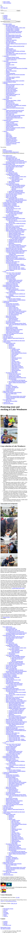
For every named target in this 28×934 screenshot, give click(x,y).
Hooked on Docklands (11, 276)
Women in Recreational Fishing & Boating (12, 392)
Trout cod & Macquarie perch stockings (14, 333)
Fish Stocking (9, 38)
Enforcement (6, 99)
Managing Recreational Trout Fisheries (14, 329)
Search (2, 10)
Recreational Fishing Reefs (12, 372)
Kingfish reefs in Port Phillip (15, 374)
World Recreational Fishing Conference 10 (15, 258)
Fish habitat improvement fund (12, 211)
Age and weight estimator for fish (13, 116)
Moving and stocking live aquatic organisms (15, 127)
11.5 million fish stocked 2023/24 (13, 320)
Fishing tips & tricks (10, 390)
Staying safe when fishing (11, 195)
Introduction (11, 344)
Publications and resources (11, 140)
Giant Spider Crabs (10, 114)
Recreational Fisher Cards (11, 158)
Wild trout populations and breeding (16, 234)
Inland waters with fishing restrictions (17, 192)
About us (5, 131)
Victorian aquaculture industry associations (15, 80)
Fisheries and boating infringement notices (15, 107)
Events (7, 33)
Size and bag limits (10, 171)
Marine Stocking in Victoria (12, 328)
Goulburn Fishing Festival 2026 (15, 280)
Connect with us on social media (13, 142)
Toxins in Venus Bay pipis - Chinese (16, 267)
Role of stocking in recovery (15, 244)
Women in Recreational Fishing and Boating (15, 51)
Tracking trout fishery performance (16, 239)
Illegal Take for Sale (10, 102)
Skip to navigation (7, 2)
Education (5, 83)
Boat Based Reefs (12, 378)
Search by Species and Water (15, 309)
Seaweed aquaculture (10, 73)
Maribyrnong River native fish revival (14, 248)
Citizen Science (9, 119)
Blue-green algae (15, 350)
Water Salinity (14, 371)
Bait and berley (12, 182)
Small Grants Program (10, 287)
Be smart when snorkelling (11, 90)
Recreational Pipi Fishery (11, 262)
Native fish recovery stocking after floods (15, 225)
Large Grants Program (11, 292)
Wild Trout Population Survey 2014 (16, 232)
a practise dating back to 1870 (18, 588)
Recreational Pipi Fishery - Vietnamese (17, 265)
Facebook (5, 15)
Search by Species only (14, 308)
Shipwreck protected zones (17, 190)
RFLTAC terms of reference (15, 298)
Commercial (5, 56)
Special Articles (12, 348)
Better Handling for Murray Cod (13, 94)
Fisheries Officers (10, 101)
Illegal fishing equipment (14, 181)
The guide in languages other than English (15, 165)
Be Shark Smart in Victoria (12, 88)
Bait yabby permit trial (11, 42)
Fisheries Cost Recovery (11, 59)
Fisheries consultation (10, 128)
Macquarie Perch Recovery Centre (13, 208)
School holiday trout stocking (12, 303)
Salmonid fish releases (13, 318)
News (7, 132)
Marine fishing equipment (14, 175)
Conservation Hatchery (11, 95)
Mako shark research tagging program (14, 111)
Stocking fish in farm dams (11, 327)
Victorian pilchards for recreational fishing (15, 255)
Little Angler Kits (9, 209)
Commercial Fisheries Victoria (12, 57)
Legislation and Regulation (12, 123)
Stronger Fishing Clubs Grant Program (14, 212)
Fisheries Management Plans (12, 125)
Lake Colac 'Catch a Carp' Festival (13, 272)
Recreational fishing (7, 24)
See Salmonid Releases (14, 314)
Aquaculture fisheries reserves (17, 186)
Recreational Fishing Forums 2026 (13, 35)
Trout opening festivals (11, 279)
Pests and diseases (10, 130)
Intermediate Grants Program (12, 288)
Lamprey (13, 360)
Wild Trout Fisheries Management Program (15, 230)
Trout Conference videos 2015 (17, 238)
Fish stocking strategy (10, 322)
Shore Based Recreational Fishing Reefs (17, 377)
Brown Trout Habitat (15, 351)
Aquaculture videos (10, 78)
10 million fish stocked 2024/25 (13, 304)
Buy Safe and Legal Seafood (12, 104)
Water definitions (9, 169)
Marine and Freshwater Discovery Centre (15, 84)
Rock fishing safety (10, 52)
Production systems (10, 64)
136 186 (17, 897)
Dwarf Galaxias (14, 354)
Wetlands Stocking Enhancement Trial (14, 117)
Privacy (5, 911)
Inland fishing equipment (14, 177)
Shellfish (8, 72)
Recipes (7, 96)
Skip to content (6, 1)
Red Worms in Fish (15, 364)
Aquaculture (6, 61)
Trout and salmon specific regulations (14, 193)
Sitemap (5, 914)
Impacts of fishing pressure (14, 235)
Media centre (9, 135)
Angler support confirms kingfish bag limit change (14, 340)
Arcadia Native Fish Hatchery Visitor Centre (15, 27)
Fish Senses (13, 355)
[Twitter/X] (7, 19)
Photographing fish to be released (16, 198)
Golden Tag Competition (11, 40)
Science (5, 109)
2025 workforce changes (11, 137)
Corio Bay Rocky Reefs (14, 375)
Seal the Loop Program (11, 89)
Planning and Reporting (11, 138)
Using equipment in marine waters (18, 176)
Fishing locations (9, 48)
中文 (2, 7)
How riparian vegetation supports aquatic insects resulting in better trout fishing (17, 246)
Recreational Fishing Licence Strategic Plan (15, 163)
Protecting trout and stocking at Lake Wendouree (16, 250)
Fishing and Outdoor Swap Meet (13, 282)
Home (4, 149)
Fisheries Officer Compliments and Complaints (16, 105)
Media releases (9, 136)
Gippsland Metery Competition (12, 30)
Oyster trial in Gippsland (11, 67)
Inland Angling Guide (10, 343)
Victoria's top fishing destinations (13, 37)
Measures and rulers (13, 172)
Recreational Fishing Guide (12, 26)
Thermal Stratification (16, 370)
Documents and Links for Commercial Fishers (16, 58)
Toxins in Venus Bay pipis (14, 266)
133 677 (2, 901)
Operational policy (7, 120)
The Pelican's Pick (10, 41)
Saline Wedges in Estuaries (17, 366)
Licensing (8, 63)
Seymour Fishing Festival (11, 275)
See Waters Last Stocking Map (15, 313)
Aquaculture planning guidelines (13, 77)
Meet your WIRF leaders (11, 393)
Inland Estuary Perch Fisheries (12, 332)
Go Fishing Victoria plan (11, 214)
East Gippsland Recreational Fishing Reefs (18, 381)
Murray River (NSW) (16, 362)
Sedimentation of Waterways (17, 367)
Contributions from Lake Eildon (15, 240)
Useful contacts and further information (14, 201)
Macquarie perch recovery (11, 219)
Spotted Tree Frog (15, 369)
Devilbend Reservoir (10, 388)
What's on (8, 133)
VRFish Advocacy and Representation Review (16, 259)
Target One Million (10, 216)
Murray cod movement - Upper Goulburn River (16, 229)
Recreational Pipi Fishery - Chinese (16, 264)
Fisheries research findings (11, 112)
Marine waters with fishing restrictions (17, 185)
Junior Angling (14, 359)
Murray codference (10, 270)
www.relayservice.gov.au (11, 901)
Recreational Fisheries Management (13, 32)
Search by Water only (13, 307)
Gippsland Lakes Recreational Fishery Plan (15, 251)
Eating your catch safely (11, 196)
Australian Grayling (15, 349)
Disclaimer (5, 912)
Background (11, 345)
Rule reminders (9, 170)
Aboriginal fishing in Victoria (9, 82)
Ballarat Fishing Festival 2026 (15, 281)
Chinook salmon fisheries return (13, 330)
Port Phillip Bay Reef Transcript (18, 380)
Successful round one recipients (15, 213)
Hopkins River (9, 385)
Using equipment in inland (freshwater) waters (17, 179)
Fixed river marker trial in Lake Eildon (14, 249)
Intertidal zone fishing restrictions (16, 191)
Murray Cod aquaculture (11, 70)
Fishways (13, 356)
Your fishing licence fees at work (13, 159)
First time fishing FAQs (11, 91)
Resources (8, 394)
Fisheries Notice (6, 617)
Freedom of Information (11, 141)
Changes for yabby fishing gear (12, 261)
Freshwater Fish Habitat (16, 357)
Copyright (5, 909)
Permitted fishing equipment (12, 174)
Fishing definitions (10, 167)
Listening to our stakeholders (12, 121)
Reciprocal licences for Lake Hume (16, 160)
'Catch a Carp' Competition (14, 274)
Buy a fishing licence (10, 25)
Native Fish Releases (13, 319)
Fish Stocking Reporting (11, 317)
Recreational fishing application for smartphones (16, 200)
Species (7, 65)
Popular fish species (10, 93)
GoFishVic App (6, 402)
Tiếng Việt (5, 7)
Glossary (11, 346)
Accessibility (6, 913)
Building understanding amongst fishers (17, 237)
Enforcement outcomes (11, 106)
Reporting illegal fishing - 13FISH (13, 100)
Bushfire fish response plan (12, 256)
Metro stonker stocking (11, 316)
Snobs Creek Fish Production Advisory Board (16, 323)
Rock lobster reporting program (12, 227)
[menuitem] (15, 159)
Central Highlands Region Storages (19, 353)
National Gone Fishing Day (12, 283)
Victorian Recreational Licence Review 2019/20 (16, 161)
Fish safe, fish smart (10, 85)
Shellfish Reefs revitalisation (15, 376)
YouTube (5, 17)
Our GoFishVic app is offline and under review (16, 53)
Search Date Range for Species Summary (17, 311)
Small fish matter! (10, 126)
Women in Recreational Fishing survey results (16, 396)
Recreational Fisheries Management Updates (15, 218)
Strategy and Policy (10, 122)
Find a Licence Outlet (10, 156)
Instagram (5, 16)
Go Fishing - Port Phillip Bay (12, 387)
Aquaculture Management (11, 62)
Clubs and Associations (11, 54)
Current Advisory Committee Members (17, 299)
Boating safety (9, 98)
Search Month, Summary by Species (16, 312)
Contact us (8, 144)
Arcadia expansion (10, 207)
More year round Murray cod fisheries (14, 228)
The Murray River (15, 361)
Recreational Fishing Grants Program (14, 36)
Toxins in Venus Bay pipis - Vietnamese (17, 269)
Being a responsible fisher (11, 197)
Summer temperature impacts (15, 233)
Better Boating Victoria (11, 49)
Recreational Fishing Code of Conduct (14, 166)
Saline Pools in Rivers (16, 365)
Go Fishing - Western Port (11, 386)
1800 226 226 (14, 903)
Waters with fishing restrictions (12, 184)
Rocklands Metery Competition (12, 28)
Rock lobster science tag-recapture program (15, 115)
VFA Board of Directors (11, 143)
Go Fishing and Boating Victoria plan (14, 31)
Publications (8, 79)
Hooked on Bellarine (10, 277)
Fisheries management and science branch (15, 110)
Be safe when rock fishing (11, 401)
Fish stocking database (11, 306)
